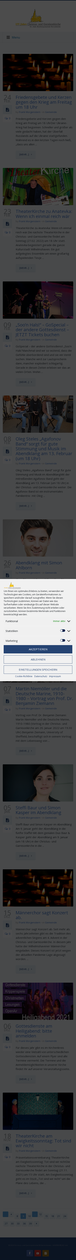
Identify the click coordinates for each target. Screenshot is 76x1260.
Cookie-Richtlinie (23, 676)
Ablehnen (38, 659)
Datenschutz (40, 676)
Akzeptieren (38, 649)
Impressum (55, 676)
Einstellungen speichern (38, 669)
